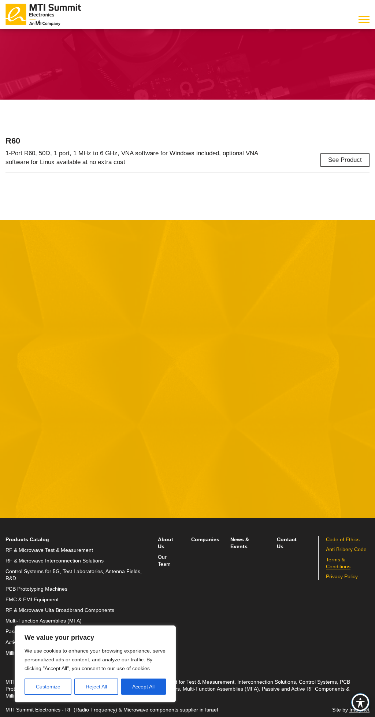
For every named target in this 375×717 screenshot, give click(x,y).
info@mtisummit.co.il (284, 402)
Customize (48, 687)
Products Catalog (27, 539)
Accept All (143, 687)
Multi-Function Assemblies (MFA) (43, 621)
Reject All (96, 687)
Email (13, 392)
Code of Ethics (343, 539)
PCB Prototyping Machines (36, 589)
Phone (14, 425)
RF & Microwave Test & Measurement (83, 51)
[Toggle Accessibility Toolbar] (360, 702)
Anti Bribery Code (346, 549)
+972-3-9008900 (289, 385)
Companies (205, 539)
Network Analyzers (168, 51)
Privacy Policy (342, 576)
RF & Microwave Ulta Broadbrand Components (59, 610)
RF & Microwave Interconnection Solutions (54, 561)
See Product (345, 159)
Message (141, 357)
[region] (95, 663)
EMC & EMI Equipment (32, 599)
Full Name (20, 357)
